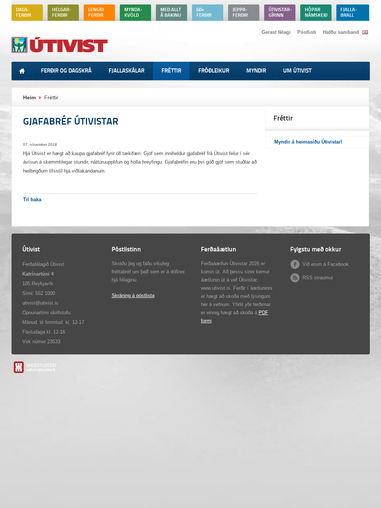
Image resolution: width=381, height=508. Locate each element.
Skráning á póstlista (133, 295)
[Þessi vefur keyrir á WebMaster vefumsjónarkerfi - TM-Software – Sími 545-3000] (35, 373)
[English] (365, 32)
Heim (29, 97)
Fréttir (51, 97)
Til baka (32, 199)
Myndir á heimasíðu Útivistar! (308, 142)
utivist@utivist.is (40, 303)
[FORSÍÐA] (22, 71)
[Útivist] (60, 52)
